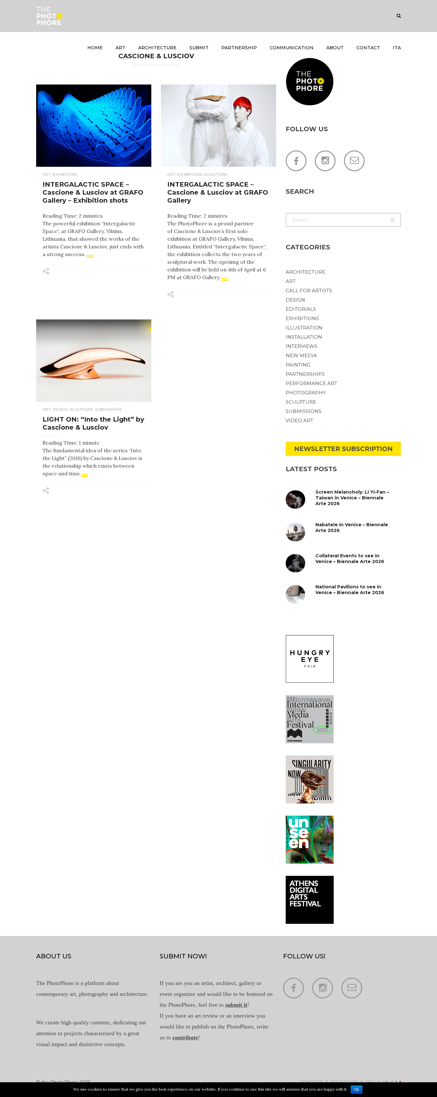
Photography (306, 393)
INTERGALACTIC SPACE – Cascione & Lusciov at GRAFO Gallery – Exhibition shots (93, 192)
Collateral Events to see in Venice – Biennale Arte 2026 (349, 558)
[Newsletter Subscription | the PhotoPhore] (343, 448)
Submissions (108, 409)
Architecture (157, 48)
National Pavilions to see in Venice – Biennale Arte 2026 (349, 589)
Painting (298, 365)
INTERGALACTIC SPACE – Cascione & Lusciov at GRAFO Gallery (217, 192)
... (90, 252)
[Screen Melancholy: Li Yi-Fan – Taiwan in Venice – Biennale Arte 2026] (301, 499)
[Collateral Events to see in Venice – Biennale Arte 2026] (301, 563)
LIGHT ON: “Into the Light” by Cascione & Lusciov (93, 423)
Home (95, 48)
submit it (236, 1005)
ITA (397, 48)
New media (301, 355)
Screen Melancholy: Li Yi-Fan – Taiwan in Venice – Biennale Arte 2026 (352, 497)
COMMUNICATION (292, 48)
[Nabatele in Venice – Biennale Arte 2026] (301, 532)
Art (120, 48)
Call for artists (309, 290)
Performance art (311, 383)
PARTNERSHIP (239, 48)
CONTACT (368, 48)
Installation (304, 337)
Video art (299, 420)
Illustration (304, 328)
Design (60, 409)
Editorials (301, 309)
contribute (185, 1037)
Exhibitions (64, 174)
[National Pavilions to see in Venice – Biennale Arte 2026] (301, 594)
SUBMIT (199, 48)
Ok (356, 1089)
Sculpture (215, 174)
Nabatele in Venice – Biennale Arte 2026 (351, 527)
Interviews (301, 346)
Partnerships (305, 374)
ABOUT (335, 48)
